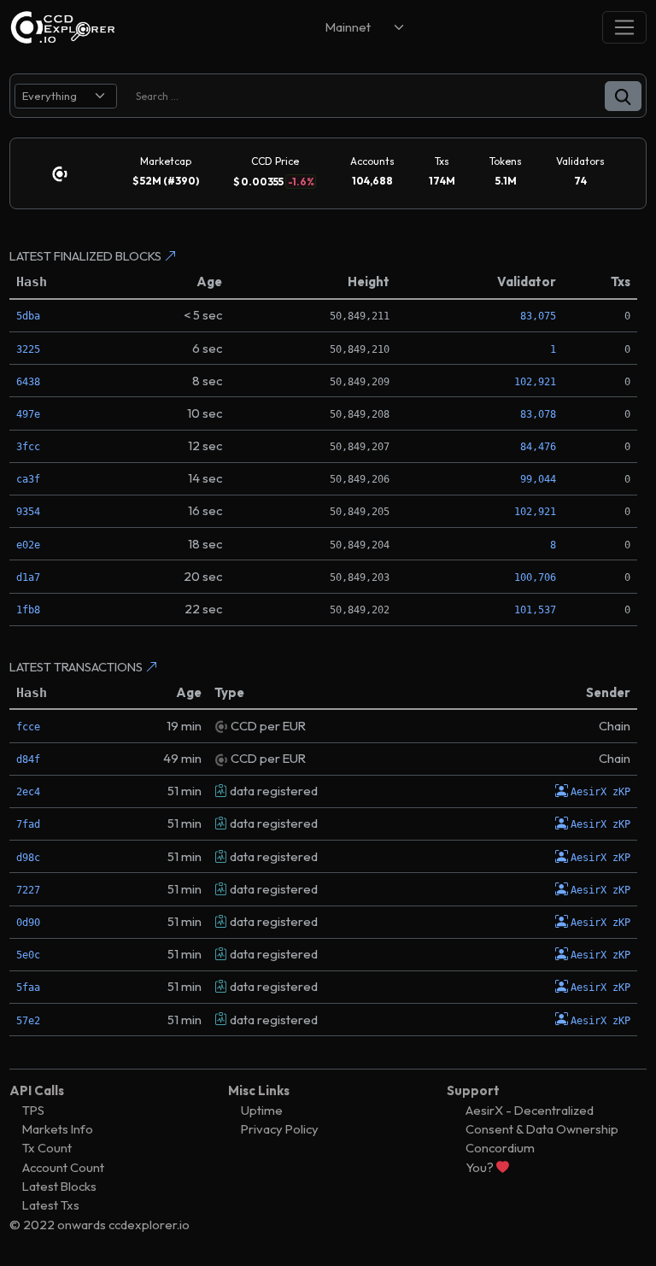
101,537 (535, 610)
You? (481, 1167)
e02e (28, 545)
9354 (28, 512)
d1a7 (28, 577)
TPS (33, 1110)
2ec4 (28, 792)
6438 (28, 382)
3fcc (28, 447)
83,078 (538, 414)
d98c (28, 858)
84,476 (538, 447)
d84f (28, 759)
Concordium (500, 1148)
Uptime (262, 1110)
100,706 (535, 577)
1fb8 (28, 610)
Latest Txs (50, 1205)
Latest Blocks (59, 1186)
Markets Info (57, 1129)
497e (28, 414)
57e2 (28, 1021)
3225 (28, 349)
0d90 (28, 923)
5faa (28, 987)
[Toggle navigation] (624, 27)
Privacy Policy (280, 1129)
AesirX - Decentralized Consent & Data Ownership (542, 1119)
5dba (28, 316)
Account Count (63, 1167)
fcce (28, 727)
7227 (28, 890)
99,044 (538, 479)
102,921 (535, 382)
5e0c (28, 955)
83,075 (538, 316)
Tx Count (47, 1148)
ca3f (28, 479)
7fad (28, 824)
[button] (623, 96)
